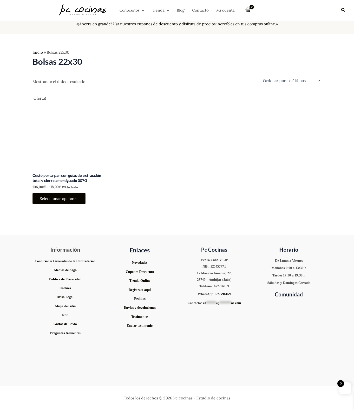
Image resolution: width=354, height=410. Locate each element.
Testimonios (139, 317)
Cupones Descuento (140, 272)
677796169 (223, 294)
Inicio (38, 52)
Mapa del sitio (65, 306)
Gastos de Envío (65, 324)
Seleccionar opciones (59, 198)
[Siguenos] (140, 336)
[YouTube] (271, 305)
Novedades (139, 262)
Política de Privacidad (65, 279)
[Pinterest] (285, 305)
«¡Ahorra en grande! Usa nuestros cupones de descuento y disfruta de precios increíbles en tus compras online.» (177, 23)
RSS (65, 315)
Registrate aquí (140, 290)
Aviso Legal (65, 297)
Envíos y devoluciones (140, 307)
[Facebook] (307, 305)
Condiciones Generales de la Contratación (65, 261)
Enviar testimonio (140, 325)
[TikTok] (292, 305)
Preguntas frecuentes (65, 333)
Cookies (65, 288)
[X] (300, 305)
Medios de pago (65, 270)
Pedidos (139, 299)
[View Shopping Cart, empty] (248, 10)
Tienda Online (139, 280)
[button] (141, 10)
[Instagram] (278, 305)
